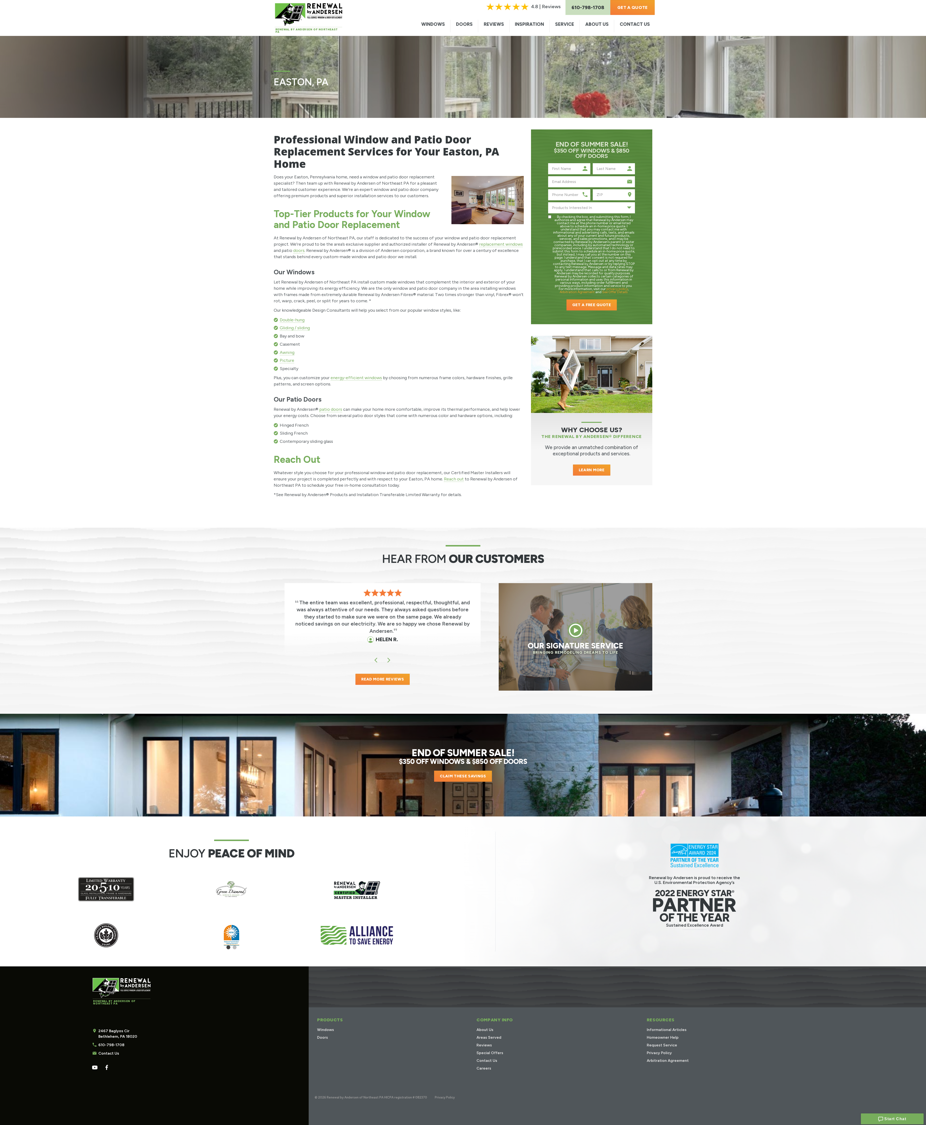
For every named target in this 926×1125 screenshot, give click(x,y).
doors (299, 250)
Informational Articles (667, 1029)
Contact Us (635, 24)
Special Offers (490, 1053)
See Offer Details (615, 292)
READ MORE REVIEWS (382, 679)
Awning (287, 352)
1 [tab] (228, 949)
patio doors (330, 409)
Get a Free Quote (591, 305)
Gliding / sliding (295, 327)
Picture (287, 360)
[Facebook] (106, 1067)
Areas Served (489, 1037)
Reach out (454, 479)
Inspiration (529, 24)
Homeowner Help (663, 1037)
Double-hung (292, 320)
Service (564, 24)
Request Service (662, 1045)
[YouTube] (94, 1067)
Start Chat (894, 1119)
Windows (433, 24)
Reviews (494, 24)
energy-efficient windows (356, 377)
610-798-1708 (111, 1045)
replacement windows (501, 244)
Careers (484, 1068)
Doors (464, 24)
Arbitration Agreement (577, 292)
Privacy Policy (659, 1053)
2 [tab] (235, 949)
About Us (597, 24)
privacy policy (617, 289)
